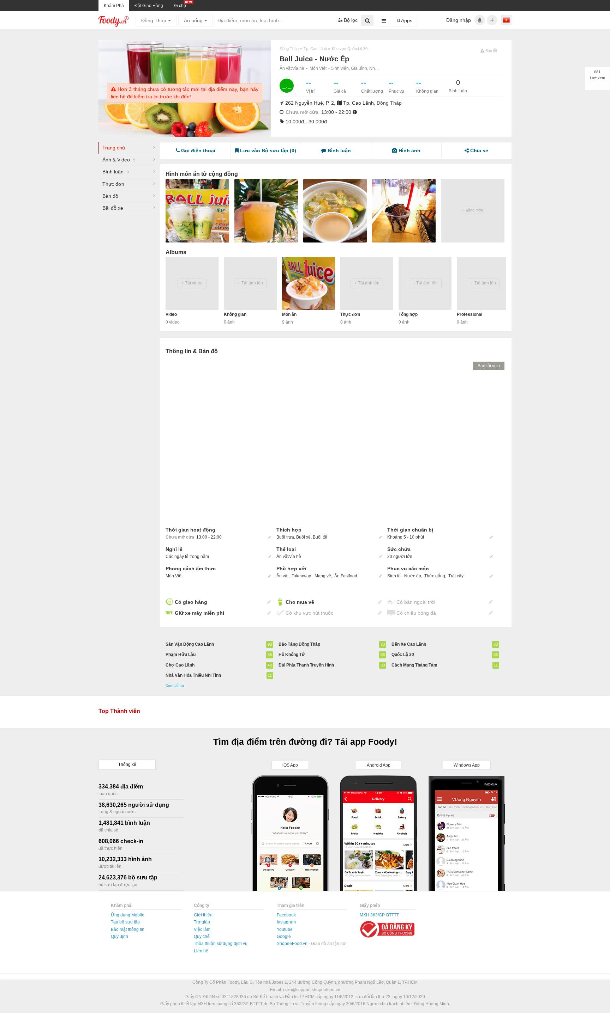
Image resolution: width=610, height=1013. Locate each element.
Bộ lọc (350, 20)
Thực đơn (113, 184)
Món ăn (289, 314)
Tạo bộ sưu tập (125, 922)
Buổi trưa (285, 537)
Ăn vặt (282, 575)
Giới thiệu (203, 915)
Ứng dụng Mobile (127, 915)
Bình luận (115, 171)
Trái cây (456, 575)
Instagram (286, 922)
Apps (406, 20)
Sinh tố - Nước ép (404, 575)
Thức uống (434, 575)
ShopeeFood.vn (293, 943)
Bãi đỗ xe (112, 208)
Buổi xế (303, 537)
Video (171, 314)
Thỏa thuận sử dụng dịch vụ (220, 943)
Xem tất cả (175, 685)
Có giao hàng (191, 602)
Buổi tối (320, 537)
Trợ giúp (202, 922)
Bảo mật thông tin (127, 929)
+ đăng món (473, 210)
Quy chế (202, 936)
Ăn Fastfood (345, 575)
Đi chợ (180, 5)
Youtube (285, 929)
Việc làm (202, 929)
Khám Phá (114, 5)
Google (284, 936)
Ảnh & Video (118, 159)
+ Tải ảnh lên (250, 283)
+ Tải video (192, 283)
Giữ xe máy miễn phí (199, 613)
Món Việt (318, 68)
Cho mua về (300, 602)
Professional (469, 314)
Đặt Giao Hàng (148, 5)
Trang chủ (113, 148)
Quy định (119, 936)
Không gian (235, 314)
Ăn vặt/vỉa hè (292, 68)
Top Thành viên (119, 711)
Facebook (286, 915)
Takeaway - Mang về (311, 575)
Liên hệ (201, 950)
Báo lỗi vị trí (489, 365)
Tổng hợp (408, 314)
